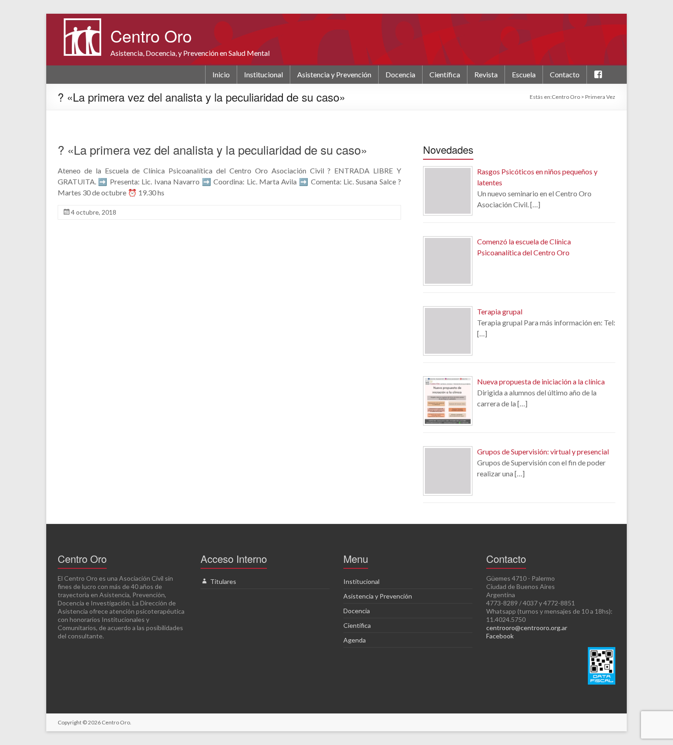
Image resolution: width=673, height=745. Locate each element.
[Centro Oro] (82, 22)
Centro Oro (151, 35)
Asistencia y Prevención (334, 74)
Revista (486, 74)
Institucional (263, 74)
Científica (444, 74)
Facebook (500, 636)
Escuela (524, 74)
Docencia (400, 74)
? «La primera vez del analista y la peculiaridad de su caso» (212, 149)
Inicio (221, 74)
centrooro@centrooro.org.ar (526, 628)
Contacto (565, 74)
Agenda (354, 640)
